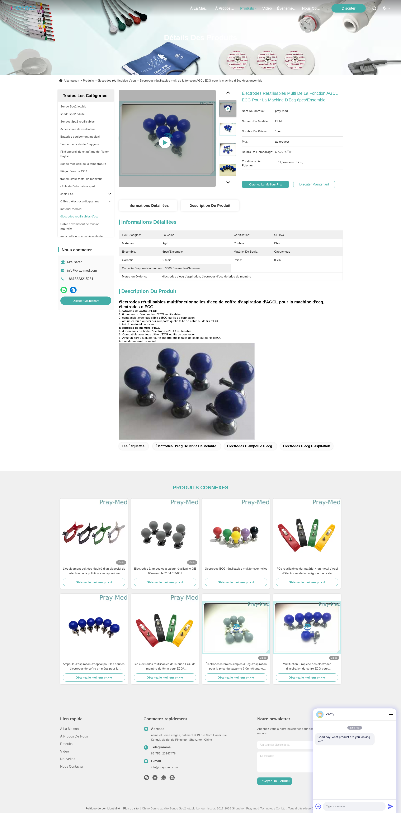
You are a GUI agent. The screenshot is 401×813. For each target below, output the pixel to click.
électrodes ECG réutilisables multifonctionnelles (236, 568)
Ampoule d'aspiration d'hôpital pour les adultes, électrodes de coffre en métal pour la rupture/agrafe (94, 666)
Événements (287, 8)
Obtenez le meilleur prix (265, 184)
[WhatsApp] (63, 290)
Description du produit (209, 205)
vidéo (267, 8)
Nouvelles (67, 759)
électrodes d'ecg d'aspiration (306, 446)
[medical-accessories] (172, 778)
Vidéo (64, 751)
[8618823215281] (163, 778)
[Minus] (390, 714)
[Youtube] (155, 778)
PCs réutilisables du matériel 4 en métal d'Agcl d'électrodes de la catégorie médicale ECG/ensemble (307, 571)
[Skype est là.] (73, 290)
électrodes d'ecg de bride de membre (186, 446)
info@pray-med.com (82, 270)
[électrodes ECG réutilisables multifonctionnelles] (236, 532)
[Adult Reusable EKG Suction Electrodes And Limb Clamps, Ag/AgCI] (167, 138)
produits (247, 8)
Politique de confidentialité (102, 808)
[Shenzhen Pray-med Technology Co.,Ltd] (23, 8)
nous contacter (312, 8)
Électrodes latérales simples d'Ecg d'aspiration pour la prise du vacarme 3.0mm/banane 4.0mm (236, 666)
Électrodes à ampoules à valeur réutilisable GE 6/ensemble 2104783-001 (165, 571)
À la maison (200, 8)
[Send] (390, 806)
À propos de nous (225, 8)
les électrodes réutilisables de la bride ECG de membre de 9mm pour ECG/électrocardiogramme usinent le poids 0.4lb (165, 666)
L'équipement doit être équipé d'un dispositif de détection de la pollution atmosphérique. (94, 571)
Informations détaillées (148, 205)
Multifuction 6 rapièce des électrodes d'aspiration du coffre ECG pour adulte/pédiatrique (307, 666)
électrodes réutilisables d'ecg (117, 80)
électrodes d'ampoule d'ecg (249, 446)
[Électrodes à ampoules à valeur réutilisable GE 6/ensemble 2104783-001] (165, 532)
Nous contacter (71, 766)
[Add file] (318, 806)
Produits (88, 80)
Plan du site (131, 808)
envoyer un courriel (274, 781)
